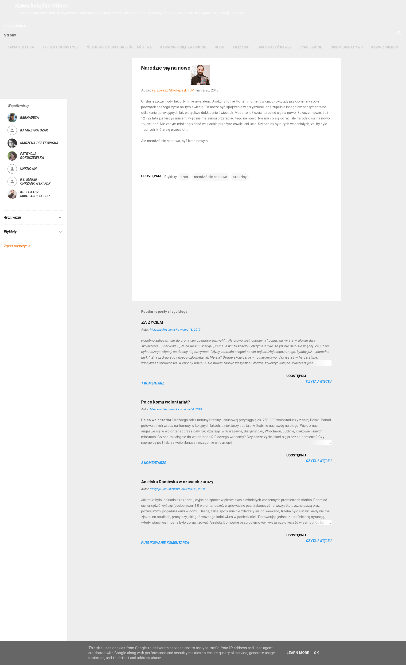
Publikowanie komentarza (165, 543)
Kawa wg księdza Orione (183, 47)
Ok (316, 653)
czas (184, 177)
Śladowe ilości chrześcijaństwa (119, 47)
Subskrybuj (14, 26)
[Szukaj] (399, 33)
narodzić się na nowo (210, 177)
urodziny (239, 177)
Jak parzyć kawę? (275, 47)
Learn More (298, 653)
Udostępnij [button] (151, 176)
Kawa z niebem (384, 47)
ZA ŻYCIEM (152, 322)
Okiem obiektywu (347, 47)
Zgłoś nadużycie (17, 246)
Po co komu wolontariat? (165, 402)
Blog (219, 47)
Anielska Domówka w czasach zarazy (177, 481)
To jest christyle (60, 47)
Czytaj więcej (319, 381)
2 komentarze (153, 463)
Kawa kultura (21, 47)
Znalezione (311, 47)
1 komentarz (152, 383)
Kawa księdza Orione (42, 5)
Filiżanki (241, 47)
